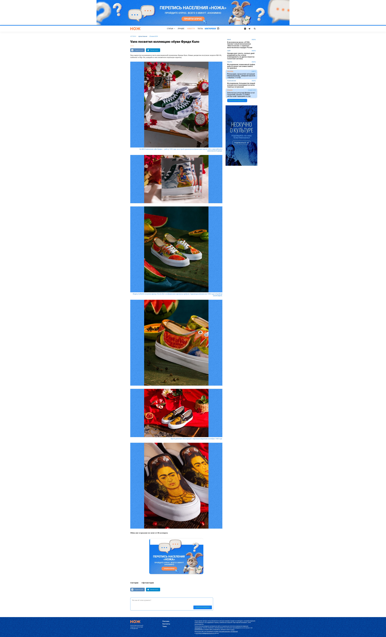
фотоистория (148, 583)
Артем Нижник (142, 36)
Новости (191, 29)
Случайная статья (218, 28)
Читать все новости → (237, 100)
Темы (164, 626)
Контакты (166, 624)
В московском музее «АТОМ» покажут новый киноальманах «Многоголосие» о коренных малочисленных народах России (239, 44)
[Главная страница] (135, 28)
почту (232, 629)
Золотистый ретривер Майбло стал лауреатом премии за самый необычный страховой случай (241, 94)
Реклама (165, 621)
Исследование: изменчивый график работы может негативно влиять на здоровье (241, 66)
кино (229, 39)
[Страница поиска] (255, 29)
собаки (229, 90)
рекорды (230, 71)
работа (229, 62)
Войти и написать (202, 607)
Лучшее (181, 29)
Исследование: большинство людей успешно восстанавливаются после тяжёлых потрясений (241, 85)
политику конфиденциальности (205, 633)
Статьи (170, 29)
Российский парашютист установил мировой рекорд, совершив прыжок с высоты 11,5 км (241, 75)
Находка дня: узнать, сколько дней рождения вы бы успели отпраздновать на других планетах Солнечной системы (240, 56)
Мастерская (210, 28)
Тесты (200, 29)
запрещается (198, 628)
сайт (229, 50)
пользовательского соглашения (228, 631)
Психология (231, 81)
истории (133, 36)
